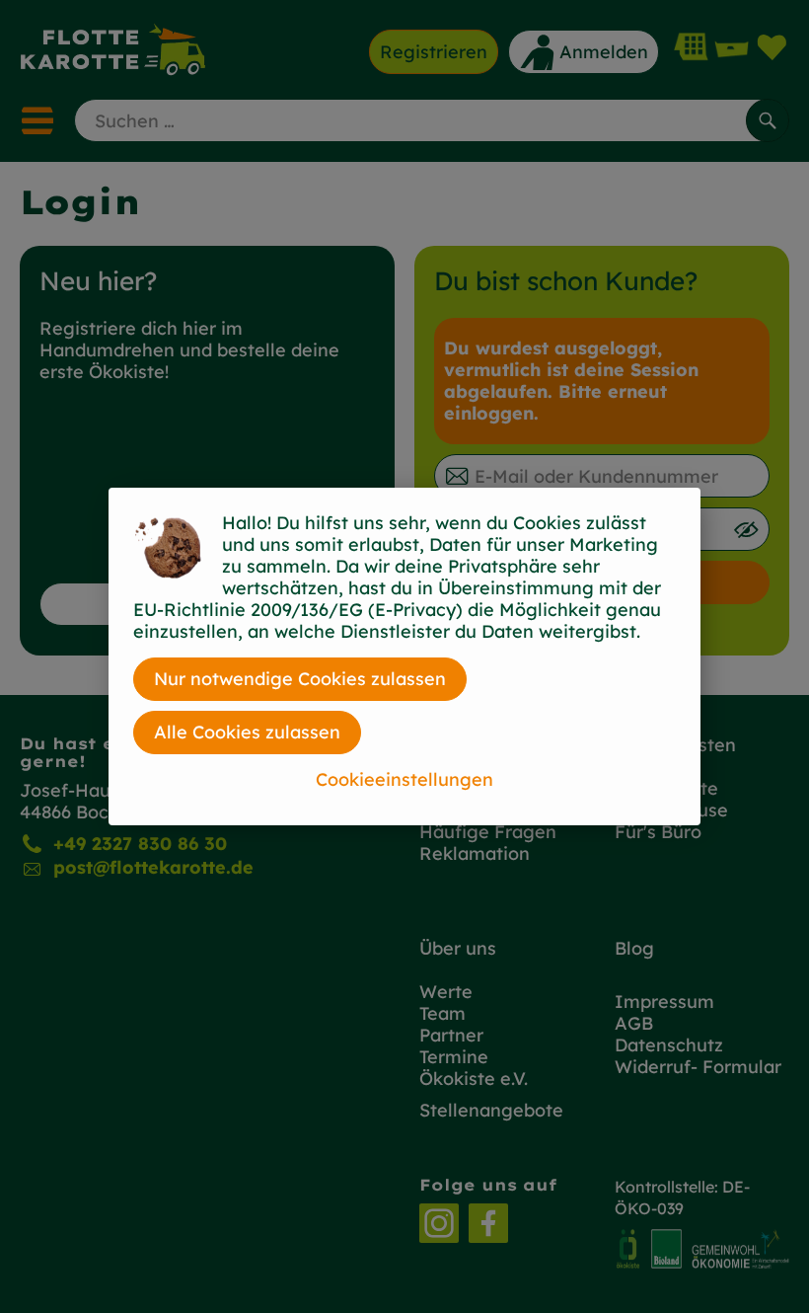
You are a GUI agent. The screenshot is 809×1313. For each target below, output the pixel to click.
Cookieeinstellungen (404, 779)
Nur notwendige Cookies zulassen (300, 678)
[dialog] (404, 656)
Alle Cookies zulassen (247, 732)
